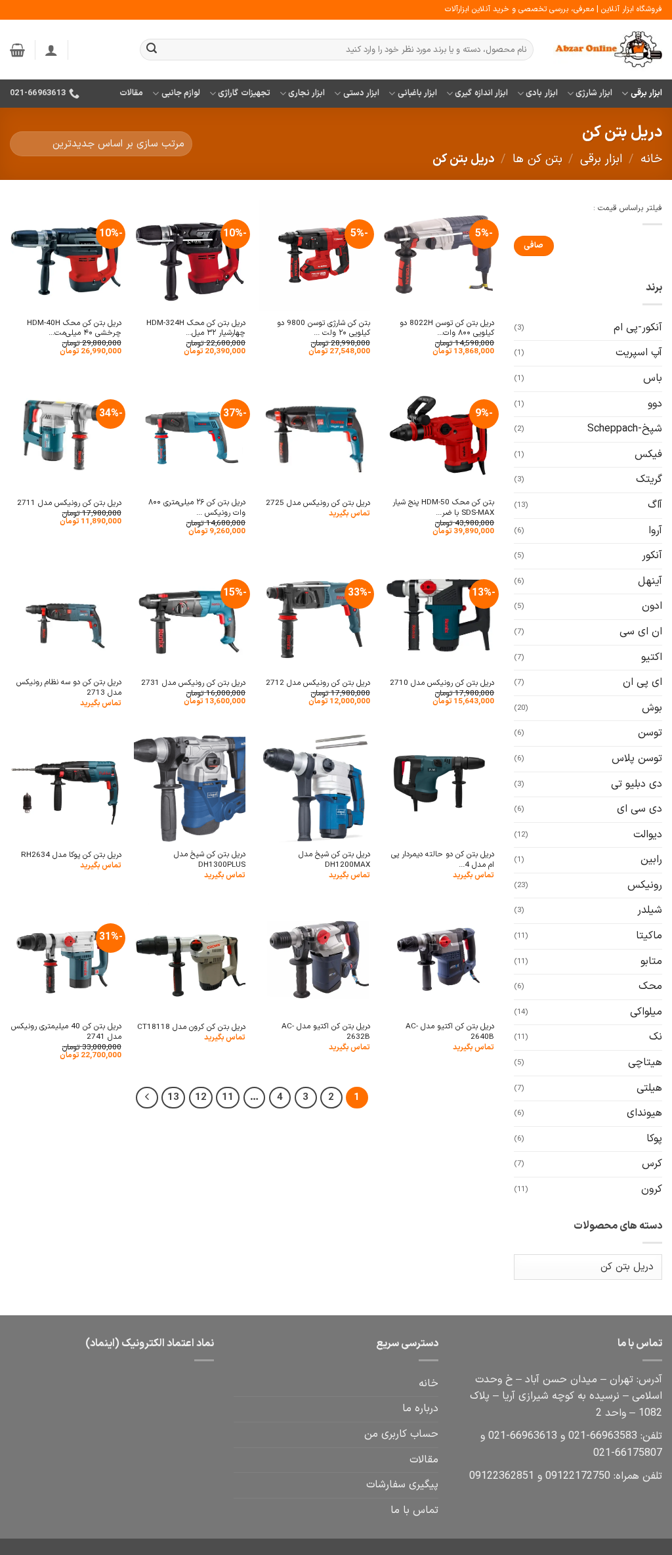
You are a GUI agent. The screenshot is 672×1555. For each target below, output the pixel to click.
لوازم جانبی (180, 93)
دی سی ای (639, 809)
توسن (650, 733)
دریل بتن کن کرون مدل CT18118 (191, 1027)
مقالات (131, 93)
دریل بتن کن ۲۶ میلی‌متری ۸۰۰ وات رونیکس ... (196, 508)
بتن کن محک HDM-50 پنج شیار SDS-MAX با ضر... (443, 508)
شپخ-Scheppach (624, 429)
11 (228, 1097)
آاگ (655, 505)
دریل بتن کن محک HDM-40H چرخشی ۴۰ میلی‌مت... (74, 328)
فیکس (648, 454)
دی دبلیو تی (636, 784)
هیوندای (644, 1113)
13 (173, 1097)
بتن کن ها (537, 159)
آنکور (652, 555)
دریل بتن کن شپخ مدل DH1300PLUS (209, 860)
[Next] (147, 1098)
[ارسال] (151, 50)
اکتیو (651, 657)
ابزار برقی (646, 93)
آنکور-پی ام (638, 328)
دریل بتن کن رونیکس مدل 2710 (442, 683)
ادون (652, 606)
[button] (51, 49)
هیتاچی (645, 1062)
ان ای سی (641, 632)
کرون (651, 1189)
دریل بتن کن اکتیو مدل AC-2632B (326, 1032)
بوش (652, 708)
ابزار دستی (361, 93)
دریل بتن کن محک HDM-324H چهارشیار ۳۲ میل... (195, 328)
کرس (652, 1164)
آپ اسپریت (639, 353)
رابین (651, 859)
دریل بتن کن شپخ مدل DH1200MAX (334, 860)
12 (201, 1097)
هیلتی (649, 1088)
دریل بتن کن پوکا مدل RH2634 (71, 855)
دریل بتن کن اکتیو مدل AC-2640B (450, 1032)
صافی (533, 246)
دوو (655, 404)
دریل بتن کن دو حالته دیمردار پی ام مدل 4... (442, 860)
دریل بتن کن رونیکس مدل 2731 (193, 683)
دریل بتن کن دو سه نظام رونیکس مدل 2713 (68, 688)
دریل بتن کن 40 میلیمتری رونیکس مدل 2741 (66, 1032)
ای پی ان (642, 682)
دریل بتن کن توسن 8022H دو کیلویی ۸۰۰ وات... (447, 328)
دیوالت (647, 835)
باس (652, 378)
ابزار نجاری (306, 93)
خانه (651, 159)
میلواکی (646, 1012)
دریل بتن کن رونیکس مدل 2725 (318, 503)
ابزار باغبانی (417, 93)
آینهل (650, 581)
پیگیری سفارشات (402, 1485)
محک (650, 986)
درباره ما (420, 1408)
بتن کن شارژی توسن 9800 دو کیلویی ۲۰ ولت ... (323, 328)
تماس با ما (414, 1510)
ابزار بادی (541, 93)
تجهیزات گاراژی (244, 93)
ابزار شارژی (594, 93)
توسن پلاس (637, 758)
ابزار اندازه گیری (481, 93)
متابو (651, 961)
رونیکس (644, 885)
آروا (655, 530)
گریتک (649, 479)
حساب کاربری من (401, 1434)
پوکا (654, 1139)
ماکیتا (649, 936)
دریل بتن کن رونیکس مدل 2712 (318, 683)
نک (655, 1037)
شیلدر (649, 910)
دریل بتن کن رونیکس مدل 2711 (69, 503)
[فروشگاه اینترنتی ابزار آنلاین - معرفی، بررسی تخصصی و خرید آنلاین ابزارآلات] (607, 50)
